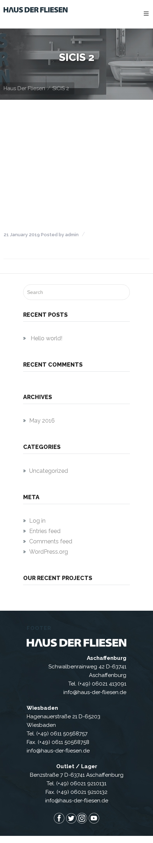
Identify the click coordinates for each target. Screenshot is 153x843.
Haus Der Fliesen (24, 88)
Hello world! (46, 338)
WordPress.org (48, 551)
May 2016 (42, 420)
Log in (37, 520)
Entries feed (44, 531)
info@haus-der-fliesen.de (94, 692)
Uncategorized (48, 470)
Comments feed (50, 541)
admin (72, 234)
